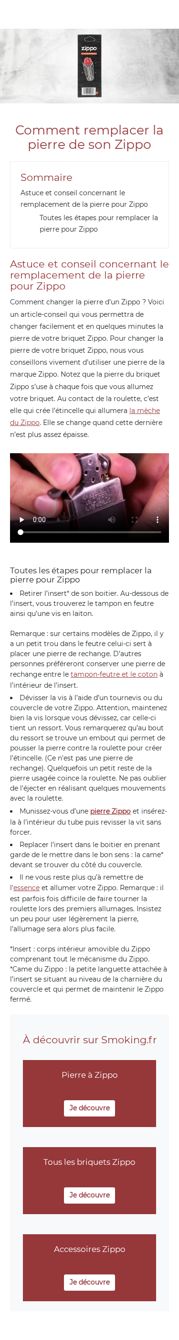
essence (26, 887)
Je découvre (90, 1108)
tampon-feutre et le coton (114, 674)
